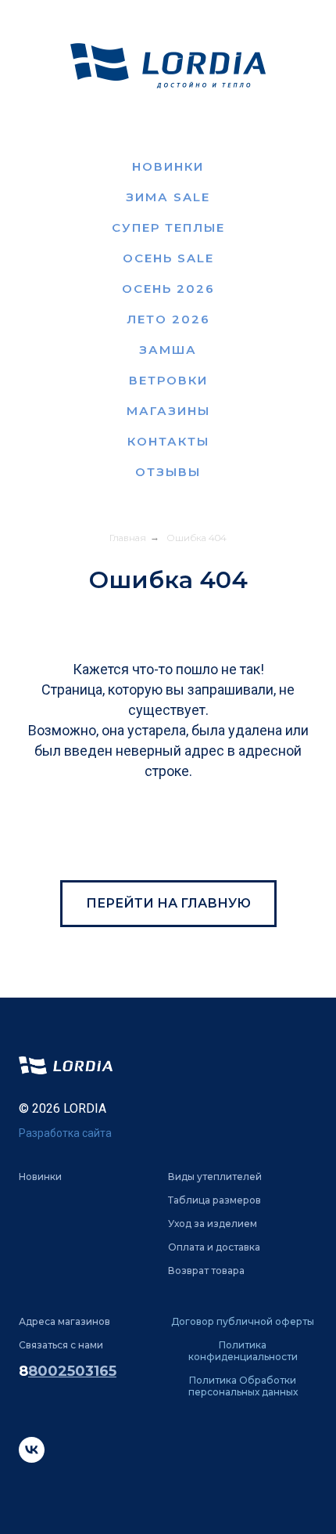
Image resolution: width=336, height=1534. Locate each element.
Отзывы (168, 471)
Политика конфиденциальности (243, 1351)
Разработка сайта (65, 1133)
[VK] (32, 1458)
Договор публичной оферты (242, 1321)
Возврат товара (206, 1270)
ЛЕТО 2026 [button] (168, 319)
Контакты (168, 441)
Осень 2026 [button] (168, 288)
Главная (127, 537)
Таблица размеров (214, 1200)
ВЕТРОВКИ (168, 380)
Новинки (168, 166)
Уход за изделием (212, 1223)
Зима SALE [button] (168, 196)
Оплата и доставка (214, 1247)
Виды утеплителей (215, 1176)
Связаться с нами (61, 1345)
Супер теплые (168, 227)
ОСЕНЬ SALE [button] (168, 258)
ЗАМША (168, 349)
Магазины (168, 410)
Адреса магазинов (64, 1321)
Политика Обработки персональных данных (243, 1386)
